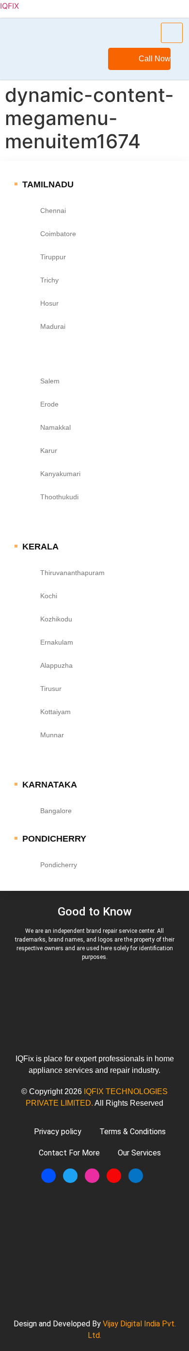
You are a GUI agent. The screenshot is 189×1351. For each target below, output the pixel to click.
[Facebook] (48, 1175)
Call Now (155, 59)
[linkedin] (135, 1175)
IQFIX (9, 6)
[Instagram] (92, 1175)
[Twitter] (70, 1175)
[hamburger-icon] (172, 33)
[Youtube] (114, 1175)
